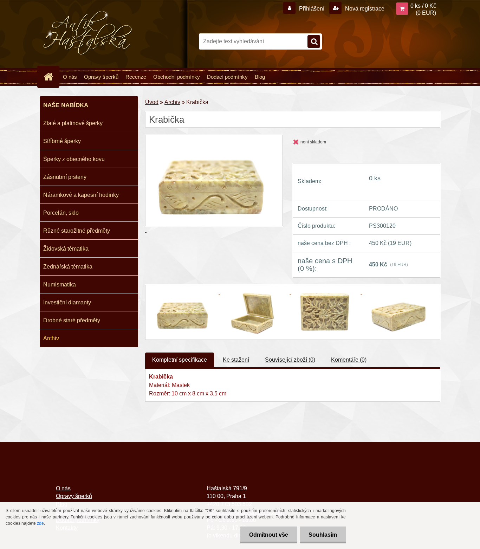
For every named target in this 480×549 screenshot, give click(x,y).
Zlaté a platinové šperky (73, 123)
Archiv (51, 338)
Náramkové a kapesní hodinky (81, 195)
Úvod (151, 102)
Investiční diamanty (67, 302)
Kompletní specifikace (179, 360)
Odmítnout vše (268, 535)
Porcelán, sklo (61, 213)
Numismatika (59, 285)
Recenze (135, 77)
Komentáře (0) (349, 360)
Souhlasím (323, 535)
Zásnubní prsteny (64, 177)
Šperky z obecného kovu (74, 159)
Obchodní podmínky (176, 77)
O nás (70, 77)
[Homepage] (51, 76)
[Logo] (88, 33)
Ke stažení (236, 360)
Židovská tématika (66, 249)
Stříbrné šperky (62, 141)
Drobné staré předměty (71, 320)
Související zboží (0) (290, 360)
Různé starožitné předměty (76, 231)
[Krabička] (184, 292)
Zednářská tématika (67, 267)
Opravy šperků (101, 77)
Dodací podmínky (227, 77)
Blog (260, 77)
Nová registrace (364, 9)
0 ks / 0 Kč (423, 6)
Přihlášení (312, 9)
